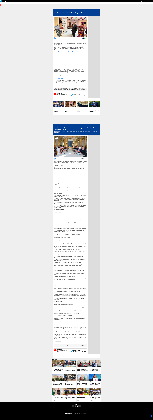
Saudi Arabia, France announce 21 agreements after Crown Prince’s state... (58, 370)
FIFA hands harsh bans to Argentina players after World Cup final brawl (94, 111)
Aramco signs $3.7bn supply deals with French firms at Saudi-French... (82, 370)
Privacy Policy (78, 413)
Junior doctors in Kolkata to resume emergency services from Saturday (58, 111)
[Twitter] (83, 38)
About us (71, 413)
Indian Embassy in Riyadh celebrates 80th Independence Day (82, 398)
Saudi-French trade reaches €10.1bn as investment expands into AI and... (94, 370)
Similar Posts (54, 359)
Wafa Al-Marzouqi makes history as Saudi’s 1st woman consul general (58, 398)
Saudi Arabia (54, 381)
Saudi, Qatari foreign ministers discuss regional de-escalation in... (82, 384)
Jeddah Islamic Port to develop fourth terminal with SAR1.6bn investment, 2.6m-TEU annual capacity (71, 78)
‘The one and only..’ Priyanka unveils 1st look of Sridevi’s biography (70, 111)
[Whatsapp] (84, 38)
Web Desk (57, 38)
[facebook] (82, 38)
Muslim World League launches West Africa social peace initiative (94, 398)
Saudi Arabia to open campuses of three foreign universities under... (94, 384)
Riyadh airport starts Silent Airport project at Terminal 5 (69, 384)
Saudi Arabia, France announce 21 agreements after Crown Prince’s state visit (70, 51)
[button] (1, 1)
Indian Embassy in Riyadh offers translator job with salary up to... (58, 384)
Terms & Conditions (83, 413)
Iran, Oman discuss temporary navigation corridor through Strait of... (82, 111)
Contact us (74, 413)
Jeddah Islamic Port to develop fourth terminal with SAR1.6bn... (70, 370)
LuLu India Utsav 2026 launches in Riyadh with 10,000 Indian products (70, 398)
